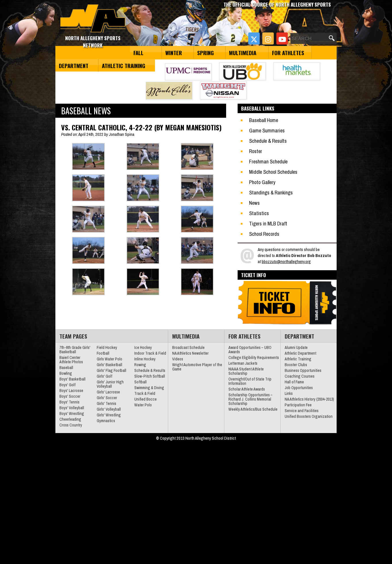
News (254, 202)
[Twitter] (254, 38)
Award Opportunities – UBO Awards (249, 349)
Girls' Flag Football (111, 370)
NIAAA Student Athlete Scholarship (246, 371)
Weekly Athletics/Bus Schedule (252, 409)
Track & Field (144, 393)
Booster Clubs (296, 364)
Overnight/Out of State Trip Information (249, 381)
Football (103, 353)
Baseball (66, 367)
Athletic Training (123, 65)
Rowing (140, 364)
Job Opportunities (299, 387)
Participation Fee (298, 404)
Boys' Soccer (69, 396)
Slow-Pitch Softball (149, 376)
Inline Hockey (145, 359)
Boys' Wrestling (71, 413)
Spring (205, 53)
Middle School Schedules (273, 171)
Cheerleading (70, 419)
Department (73, 65)
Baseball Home (263, 120)
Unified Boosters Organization (309, 416)
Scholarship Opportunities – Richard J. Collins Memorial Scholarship (250, 399)
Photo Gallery (262, 182)
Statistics (259, 213)
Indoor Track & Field (150, 353)
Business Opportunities (303, 370)
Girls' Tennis (106, 403)
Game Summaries (267, 130)
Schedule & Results (268, 140)
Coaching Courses (300, 376)
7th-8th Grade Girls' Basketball (74, 349)
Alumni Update (296, 347)
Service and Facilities (302, 410)
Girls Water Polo (109, 359)
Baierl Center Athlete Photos (71, 359)
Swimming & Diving (149, 387)
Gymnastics (106, 420)
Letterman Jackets (242, 363)
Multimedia (242, 53)
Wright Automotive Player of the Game (197, 367)
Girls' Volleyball (109, 409)
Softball (140, 382)
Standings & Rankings (271, 192)
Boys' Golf (67, 384)
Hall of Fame (294, 382)
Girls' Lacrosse (108, 392)
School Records (264, 233)
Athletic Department (300, 353)
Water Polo (143, 404)
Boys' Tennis (69, 402)
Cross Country (70, 425)
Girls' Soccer (107, 397)
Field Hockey (107, 347)
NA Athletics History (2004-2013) (309, 399)
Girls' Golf (104, 376)
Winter (173, 53)
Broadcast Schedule (188, 347)
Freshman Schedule (268, 161)
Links (289, 393)
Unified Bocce (145, 399)
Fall (138, 53)
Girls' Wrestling (109, 415)
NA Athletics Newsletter (190, 353)
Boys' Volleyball (71, 407)
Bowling (65, 373)
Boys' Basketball (72, 379)
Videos (177, 359)
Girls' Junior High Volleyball (110, 384)
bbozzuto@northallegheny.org (286, 261)
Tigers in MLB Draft (268, 223)
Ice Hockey (143, 347)
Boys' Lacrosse (71, 390)
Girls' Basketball (109, 364)
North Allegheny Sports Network (92, 18)
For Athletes (288, 53)
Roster (255, 151)
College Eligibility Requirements (253, 357)
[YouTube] (282, 38)
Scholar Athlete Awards (246, 389)
